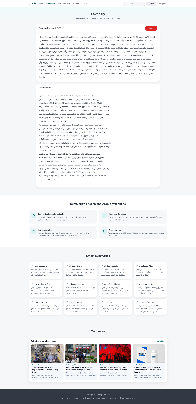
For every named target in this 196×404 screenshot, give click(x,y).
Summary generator (129, 398)
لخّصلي (32, 3)
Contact (76, 4)
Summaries (50, 4)
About (84, 4)
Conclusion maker (63, 398)
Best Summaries (64, 4)
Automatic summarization (96, 398)
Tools (150, 28)
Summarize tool (113, 398)
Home (41, 4)
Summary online (78, 398)
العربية (163, 4)
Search (151, 4)
